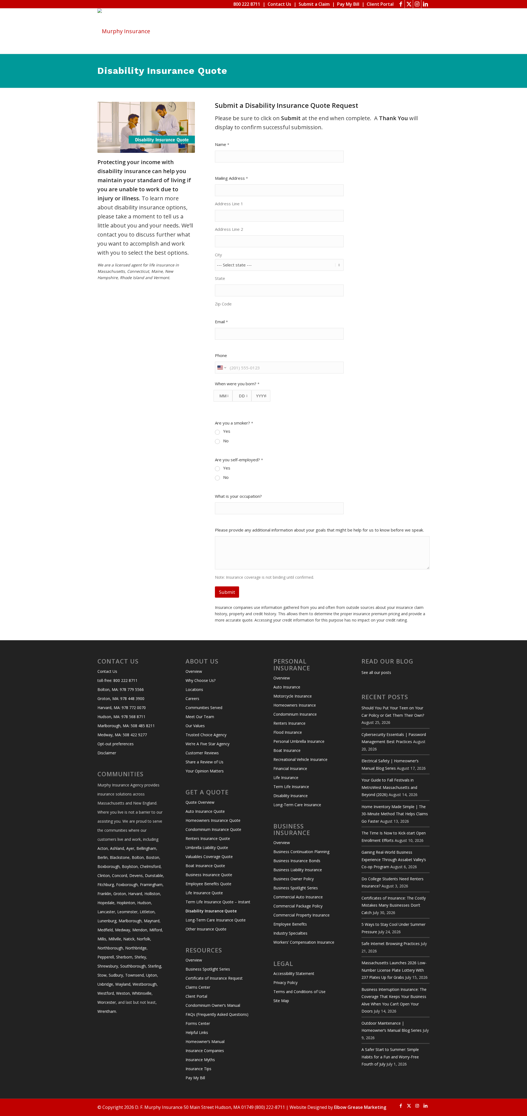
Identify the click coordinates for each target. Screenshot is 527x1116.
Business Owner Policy (293, 878)
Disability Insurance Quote (211, 910)
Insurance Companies (205, 1050)
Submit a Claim (314, 4)
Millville (114, 938)
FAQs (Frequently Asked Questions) (217, 1014)
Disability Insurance (290, 795)
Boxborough (108, 866)
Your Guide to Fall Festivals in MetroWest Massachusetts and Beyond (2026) (389, 787)
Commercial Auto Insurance (298, 896)
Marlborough (130, 920)
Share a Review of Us (204, 761)
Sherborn (124, 957)
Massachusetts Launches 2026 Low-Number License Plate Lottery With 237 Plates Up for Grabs (394, 970)
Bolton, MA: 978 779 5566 (120, 689)
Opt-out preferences (115, 743)
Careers (192, 698)
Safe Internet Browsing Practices (390, 943)
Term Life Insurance (291, 786)
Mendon (139, 929)
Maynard (151, 920)
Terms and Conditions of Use (299, 991)
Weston (123, 993)
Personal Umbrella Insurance (298, 741)
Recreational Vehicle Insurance (300, 759)
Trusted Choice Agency (206, 734)
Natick (128, 938)
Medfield (105, 929)
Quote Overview (200, 802)
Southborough (133, 966)
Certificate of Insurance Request (214, 978)
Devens (136, 875)
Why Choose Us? (200, 680)
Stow (101, 975)
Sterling (154, 966)
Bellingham (146, 848)
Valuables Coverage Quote (209, 856)
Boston (152, 857)
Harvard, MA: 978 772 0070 (121, 707)
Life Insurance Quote (204, 892)
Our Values (195, 725)
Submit (227, 592)
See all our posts (376, 672)
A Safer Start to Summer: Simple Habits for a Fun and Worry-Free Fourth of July (390, 1057)
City (218, 255)
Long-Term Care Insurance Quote (216, 920)
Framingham (151, 884)
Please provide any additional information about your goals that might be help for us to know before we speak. (319, 530)
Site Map (281, 1000)
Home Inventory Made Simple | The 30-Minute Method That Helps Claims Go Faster (394, 814)
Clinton (103, 875)
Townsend (134, 975)
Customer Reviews (202, 752)
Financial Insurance (290, 768)
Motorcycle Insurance (292, 696)
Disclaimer (106, 752)
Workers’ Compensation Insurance (303, 942)
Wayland (122, 984)
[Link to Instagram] (417, 4)
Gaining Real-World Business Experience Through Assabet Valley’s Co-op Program (393, 859)
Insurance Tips (198, 1068)
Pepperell (105, 957)
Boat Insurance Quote (205, 865)
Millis (101, 938)
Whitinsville (142, 993)
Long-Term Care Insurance (297, 804)
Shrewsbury (107, 966)
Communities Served (204, 707)
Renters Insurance (289, 723)
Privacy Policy (285, 982)
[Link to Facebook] (401, 4)
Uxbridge (105, 984)
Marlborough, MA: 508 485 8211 (126, 725)
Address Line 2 (229, 229)
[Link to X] (409, 4)
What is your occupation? (238, 496)
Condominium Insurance (295, 714)
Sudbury (116, 975)
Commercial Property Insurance (301, 915)
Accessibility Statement (293, 973)
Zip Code (223, 304)
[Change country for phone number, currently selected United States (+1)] (221, 367)
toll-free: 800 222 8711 (117, 680)
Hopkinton (126, 902)
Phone (221, 355)
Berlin (102, 857)
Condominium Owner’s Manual (213, 1005)
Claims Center (198, 987)
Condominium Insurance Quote (213, 829)
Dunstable (154, 875)
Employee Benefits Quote (208, 883)
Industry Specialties (290, 933)
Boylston (130, 866)
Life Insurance (285, 777)
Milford (155, 929)
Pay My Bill (348, 4)
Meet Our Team (200, 716)
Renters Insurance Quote (208, 838)
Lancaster (106, 911)
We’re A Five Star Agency (207, 743)
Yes (226, 431)
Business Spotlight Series (208, 969)
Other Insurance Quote (206, 929)
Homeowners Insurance (294, 705)
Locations (194, 689)
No (226, 441)
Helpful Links (197, 1032)
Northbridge (136, 948)
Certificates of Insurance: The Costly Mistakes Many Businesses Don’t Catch (393, 905)
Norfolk (143, 938)
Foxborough (127, 884)
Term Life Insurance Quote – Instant (218, 901)
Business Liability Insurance (297, 869)
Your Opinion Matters (205, 771)
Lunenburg (106, 920)
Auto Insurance (286, 687)
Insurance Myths (200, 1059)
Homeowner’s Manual (205, 1041)
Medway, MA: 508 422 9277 (122, 734)
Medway (122, 929)
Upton (151, 975)
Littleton (147, 911)
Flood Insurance (287, 732)
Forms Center (198, 1023)
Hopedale (105, 902)
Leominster (127, 911)
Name (222, 144)
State (220, 278)
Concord (119, 875)
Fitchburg (105, 884)
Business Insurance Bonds (296, 860)
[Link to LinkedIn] (425, 4)
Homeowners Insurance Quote (213, 820)
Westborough (145, 984)
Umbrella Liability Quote (207, 847)
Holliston (152, 893)
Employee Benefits (290, 924)
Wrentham (106, 1011)
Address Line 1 (229, 204)
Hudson (144, 902)
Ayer (130, 848)
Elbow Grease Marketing (360, 1107)
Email (221, 322)
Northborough (110, 948)
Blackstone (120, 857)
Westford (105, 993)
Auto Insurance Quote (205, 811)
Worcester (106, 1002)
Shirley (140, 957)
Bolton (138, 857)
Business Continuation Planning (301, 851)
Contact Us (279, 4)
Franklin (104, 893)
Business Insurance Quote (209, 874)
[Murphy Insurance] (123, 31)
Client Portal (380, 4)
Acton (102, 848)
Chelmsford (150, 866)
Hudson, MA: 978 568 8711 (121, 716)
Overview (194, 671)
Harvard (135, 893)
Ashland (117, 848)
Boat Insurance (287, 750)
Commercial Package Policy (298, 906)
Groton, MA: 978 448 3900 (120, 698)
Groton (119, 893)
